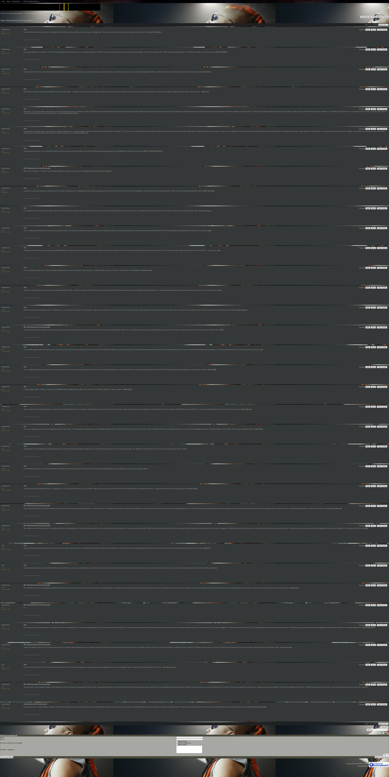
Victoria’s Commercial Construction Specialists (98, 171)
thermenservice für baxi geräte (257, 707)
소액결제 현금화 (127, 389)
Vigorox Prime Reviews (154, 32)
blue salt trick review (169, 667)
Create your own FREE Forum (357, 763)
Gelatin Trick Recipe (208, 191)
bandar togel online (246, 409)
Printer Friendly (383, 17)
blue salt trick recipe (286, 647)
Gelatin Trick (205, 91)
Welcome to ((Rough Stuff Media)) (12, 13)
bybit (261, 349)
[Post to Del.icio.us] (386, 733)
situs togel (365, 528)
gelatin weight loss (242, 310)
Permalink (362, 29)
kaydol (209, 230)
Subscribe (384, 727)
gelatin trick (207, 548)
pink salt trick (213, 568)
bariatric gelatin (294, 588)
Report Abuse (363, 766)
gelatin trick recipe (147, 270)
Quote (373, 29)
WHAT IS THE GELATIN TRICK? (153, 151)
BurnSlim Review (206, 72)
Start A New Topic (366, 17)
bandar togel (338, 508)
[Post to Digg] (383, 733)
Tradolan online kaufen (368, 627)
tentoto (219, 290)
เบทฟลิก (221, 330)
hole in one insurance (205, 211)
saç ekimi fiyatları (192, 488)
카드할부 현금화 (258, 429)
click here (364, 687)
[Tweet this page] (379, 733)
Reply (375, 17)
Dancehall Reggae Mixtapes (34, 13)
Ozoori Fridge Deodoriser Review (68, 113)
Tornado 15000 (211, 369)
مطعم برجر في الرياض (214, 250)
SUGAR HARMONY (221, 52)
